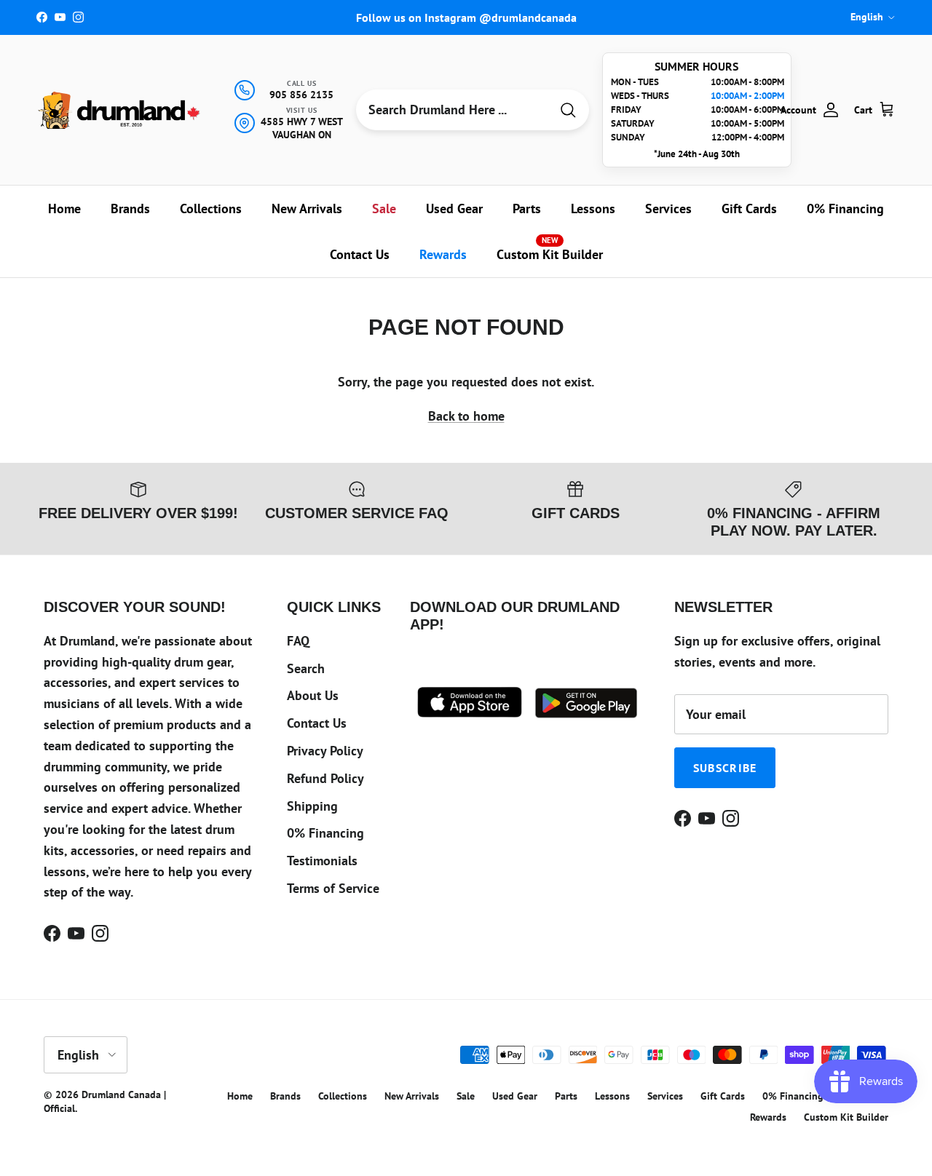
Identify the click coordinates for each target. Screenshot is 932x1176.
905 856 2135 (301, 94)
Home (64, 208)
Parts (527, 208)
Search (306, 668)
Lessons (593, 208)
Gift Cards (749, 208)
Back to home (466, 416)
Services (668, 208)
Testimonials (322, 860)
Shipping (312, 806)
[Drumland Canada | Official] (120, 110)
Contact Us (360, 254)
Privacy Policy (325, 750)
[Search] (568, 110)
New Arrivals (307, 208)
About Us (313, 695)
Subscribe (725, 767)
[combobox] (453, 110)
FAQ (298, 640)
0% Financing (845, 208)
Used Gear (454, 208)
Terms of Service (333, 888)
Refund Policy (325, 778)
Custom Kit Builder (550, 249)
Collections (211, 208)
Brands (130, 208)
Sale (384, 208)
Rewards (443, 254)
